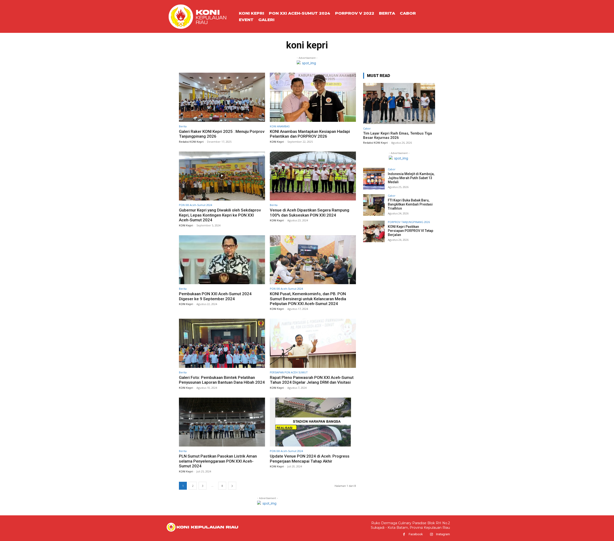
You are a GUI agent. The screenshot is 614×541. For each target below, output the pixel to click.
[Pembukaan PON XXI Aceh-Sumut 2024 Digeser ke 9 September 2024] (222, 259)
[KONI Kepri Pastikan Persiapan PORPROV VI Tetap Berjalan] (374, 231)
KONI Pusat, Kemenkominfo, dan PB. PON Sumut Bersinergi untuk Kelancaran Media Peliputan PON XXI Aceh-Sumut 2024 (308, 298)
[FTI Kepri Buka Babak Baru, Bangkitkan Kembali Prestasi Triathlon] (374, 205)
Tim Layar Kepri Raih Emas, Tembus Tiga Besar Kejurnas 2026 (397, 135)
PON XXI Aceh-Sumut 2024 (195, 205)
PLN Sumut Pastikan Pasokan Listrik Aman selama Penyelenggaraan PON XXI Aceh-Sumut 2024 (218, 461)
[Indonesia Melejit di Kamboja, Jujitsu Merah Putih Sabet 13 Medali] (374, 178)
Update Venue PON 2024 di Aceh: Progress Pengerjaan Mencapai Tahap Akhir (309, 458)
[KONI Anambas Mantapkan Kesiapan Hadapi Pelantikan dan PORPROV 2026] (313, 97)
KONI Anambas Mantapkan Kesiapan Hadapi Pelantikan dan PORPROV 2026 (310, 134)
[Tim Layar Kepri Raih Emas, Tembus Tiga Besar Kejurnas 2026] (399, 103)
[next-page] (232, 486)
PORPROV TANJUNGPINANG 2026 (409, 222)
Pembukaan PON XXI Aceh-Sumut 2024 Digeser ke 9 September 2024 (215, 296)
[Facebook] (404, 534)
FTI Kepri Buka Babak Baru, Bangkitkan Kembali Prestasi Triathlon (410, 204)
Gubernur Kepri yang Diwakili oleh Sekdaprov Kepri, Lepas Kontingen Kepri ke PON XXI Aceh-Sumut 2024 (220, 215)
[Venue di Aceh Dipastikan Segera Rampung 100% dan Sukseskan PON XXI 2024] (313, 176)
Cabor (367, 128)
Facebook (416, 534)
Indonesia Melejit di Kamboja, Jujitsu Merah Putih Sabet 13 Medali (411, 178)
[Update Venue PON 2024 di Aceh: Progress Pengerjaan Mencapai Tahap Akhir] (313, 422)
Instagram (443, 534)
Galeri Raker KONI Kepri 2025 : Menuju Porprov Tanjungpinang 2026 (221, 134)
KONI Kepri (277, 141)
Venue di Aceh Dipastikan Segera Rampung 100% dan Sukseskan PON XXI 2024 (309, 212)
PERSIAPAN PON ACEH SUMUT (289, 372)
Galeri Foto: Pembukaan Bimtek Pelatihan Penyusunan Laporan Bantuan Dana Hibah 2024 (222, 380)
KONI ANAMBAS (279, 126)
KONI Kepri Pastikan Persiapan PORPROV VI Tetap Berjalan (410, 231)
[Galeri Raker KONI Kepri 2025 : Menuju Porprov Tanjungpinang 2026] (222, 97)
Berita (183, 126)
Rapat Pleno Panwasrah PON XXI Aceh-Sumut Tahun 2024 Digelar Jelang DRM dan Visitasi (312, 380)
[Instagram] (431, 534)
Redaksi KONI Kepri (191, 141)
